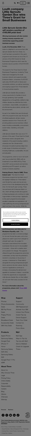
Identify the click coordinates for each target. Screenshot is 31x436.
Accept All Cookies (15, 224)
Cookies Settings (15, 220)
